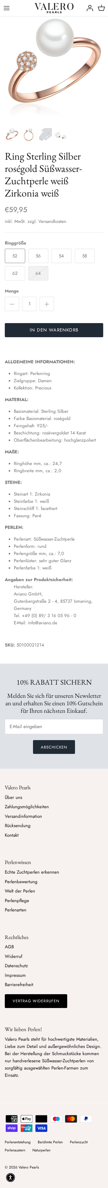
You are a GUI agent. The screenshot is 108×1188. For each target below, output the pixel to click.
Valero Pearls (29, 1167)
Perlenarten (15, 910)
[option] (54, 70)
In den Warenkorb (54, 330)
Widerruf (13, 956)
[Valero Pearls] (54, 8)
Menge (12, 291)
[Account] (88, 8)
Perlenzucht (79, 1142)
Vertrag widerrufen (36, 1001)
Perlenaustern (15, 1150)
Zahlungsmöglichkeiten (27, 806)
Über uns (13, 797)
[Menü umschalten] (6, 8)
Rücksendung (18, 825)
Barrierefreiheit (19, 984)
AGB (9, 947)
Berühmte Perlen (50, 1142)
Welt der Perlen (20, 891)
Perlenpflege (17, 900)
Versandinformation (23, 816)
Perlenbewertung (21, 881)
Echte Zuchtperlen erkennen (32, 872)
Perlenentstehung (18, 1142)
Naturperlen (41, 1150)
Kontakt (12, 835)
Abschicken (54, 747)
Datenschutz (16, 965)
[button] (10, 1177)
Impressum (15, 975)
